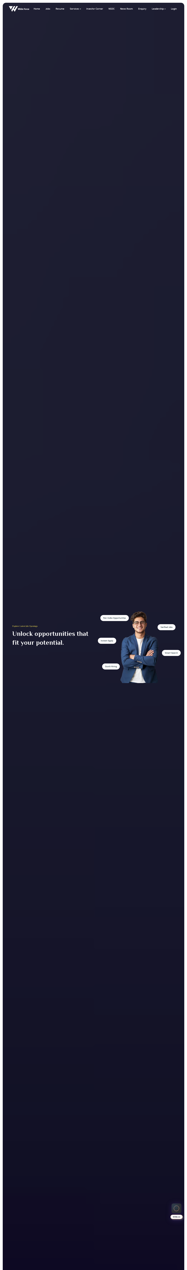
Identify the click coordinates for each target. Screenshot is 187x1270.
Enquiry (142, 8)
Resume (60, 8)
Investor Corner (94, 8)
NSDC (112, 8)
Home (37, 8)
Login (174, 8)
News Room (126, 8)
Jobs (47, 8)
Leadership (158, 8)
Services (74, 8)
